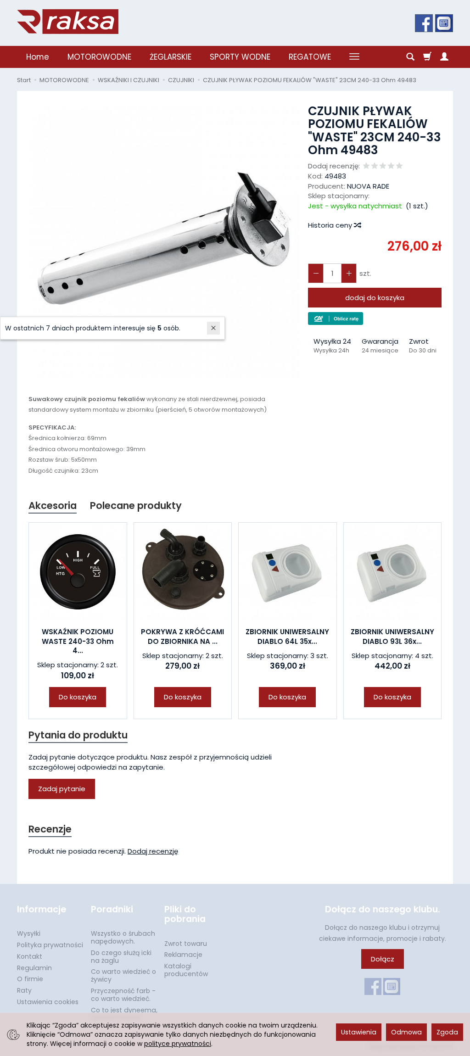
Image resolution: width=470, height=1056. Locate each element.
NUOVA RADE (368, 186)
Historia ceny (331, 225)
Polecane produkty (136, 505)
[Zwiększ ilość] (316, 273)
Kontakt (29, 956)
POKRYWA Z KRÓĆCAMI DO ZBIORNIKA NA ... (182, 636)
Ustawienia (358, 1032)
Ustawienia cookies (47, 1001)
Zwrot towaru (185, 943)
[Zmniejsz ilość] (349, 273)
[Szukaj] (410, 57)
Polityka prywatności (50, 945)
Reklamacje (183, 954)
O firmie (30, 978)
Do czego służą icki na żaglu (121, 956)
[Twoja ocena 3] (383, 166)
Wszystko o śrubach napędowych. (123, 937)
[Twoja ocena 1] (366, 166)
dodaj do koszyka (374, 297)
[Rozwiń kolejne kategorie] (354, 57)
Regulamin (34, 967)
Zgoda (447, 1032)
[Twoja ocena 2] (374, 166)
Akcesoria (52, 505)
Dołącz (382, 959)
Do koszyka (77, 697)
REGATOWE (310, 56)
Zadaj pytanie (61, 788)
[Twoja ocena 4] (391, 166)
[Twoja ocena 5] (399, 166)
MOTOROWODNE (99, 56)
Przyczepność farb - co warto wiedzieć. (123, 994)
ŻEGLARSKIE (170, 56)
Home (37, 56)
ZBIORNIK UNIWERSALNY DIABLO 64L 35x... (287, 636)
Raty (24, 990)
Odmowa (406, 1032)
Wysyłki (28, 933)
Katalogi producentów (186, 969)
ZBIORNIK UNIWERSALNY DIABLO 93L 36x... (392, 636)
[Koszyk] (427, 57)
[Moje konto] (444, 57)
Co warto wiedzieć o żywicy (123, 975)
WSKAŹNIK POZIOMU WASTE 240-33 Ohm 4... (78, 641)
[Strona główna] (67, 21)
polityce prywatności (177, 1043)
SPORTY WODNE (240, 56)
